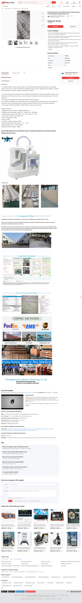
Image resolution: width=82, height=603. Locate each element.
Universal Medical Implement (30, 577)
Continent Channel (55, 595)
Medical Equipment (16, 8)
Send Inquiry (55, 26)
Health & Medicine (8, 8)
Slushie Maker (63, 565)
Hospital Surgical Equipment (43, 577)
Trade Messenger (20, 591)
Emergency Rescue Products (66, 563)
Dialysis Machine (17, 430)
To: (7, 487)
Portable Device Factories (18, 582)
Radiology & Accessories (45, 561)
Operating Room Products (13, 429)
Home (2, 8)
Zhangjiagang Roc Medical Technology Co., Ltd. (58, 16)
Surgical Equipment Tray (55, 577)
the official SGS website (29, 392)
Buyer (53, 6)
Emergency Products (9, 430)
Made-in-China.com (36, 596)
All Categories (5, 6)
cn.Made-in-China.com (52, 596)
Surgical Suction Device (17, 585)
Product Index (61, 595)
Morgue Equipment (44, 563)
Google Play (11, 591)
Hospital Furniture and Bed (6, 563)
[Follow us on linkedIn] (80, 591)
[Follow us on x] (73, 591)
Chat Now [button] (73, 26)
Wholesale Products (41, 595)
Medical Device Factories (6, 582)
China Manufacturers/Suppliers (31, 595)
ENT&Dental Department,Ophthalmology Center (30, 565)
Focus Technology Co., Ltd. (32, 598)
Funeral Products (45, 429)
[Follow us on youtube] (76, 591)
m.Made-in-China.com (43, 596)
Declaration (53, 598)
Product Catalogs (18, 559)
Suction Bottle (68, 582)
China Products (22, 595)
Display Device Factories (30, 582)
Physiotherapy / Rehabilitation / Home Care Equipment (11, 565)
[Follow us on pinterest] (78, 591)
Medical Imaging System (36, 429)
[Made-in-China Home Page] (7, 2)
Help (59, 6)
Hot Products (16, 595)
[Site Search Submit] (54, 2)
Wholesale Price (48, 595)
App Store (4, 591)
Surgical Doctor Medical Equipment (69, 577)
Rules (80, 6)
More (2, 587)
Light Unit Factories (40, 582)
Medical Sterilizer (27, 429)
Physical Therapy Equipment (17, 577)
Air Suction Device (50, 582)
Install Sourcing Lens (31, 591)
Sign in (79, 3)
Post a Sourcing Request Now (34, 501)
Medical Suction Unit (60, 582)
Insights (66, 595)
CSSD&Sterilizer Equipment (6, 561)
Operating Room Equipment (26, 561)
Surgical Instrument (5, 577)
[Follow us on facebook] (71, 591)
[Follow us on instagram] (75, 591)
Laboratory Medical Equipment (46, 565)
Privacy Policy (59, 598)
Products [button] (20, 2)
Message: (6, 490)
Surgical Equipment (24, 8)
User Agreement (47, 598)
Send (10, 500)
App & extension (66, 6)
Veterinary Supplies (24, 563)
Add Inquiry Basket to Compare (23, 47)
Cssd (36, 430)
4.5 (66, 74)
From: (7, 484)
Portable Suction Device (6, 585)
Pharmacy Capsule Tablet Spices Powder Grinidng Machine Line (71, 561)
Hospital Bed (21, 429)
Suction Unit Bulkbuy (28, 585)
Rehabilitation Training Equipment (28, 430)
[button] (50, 2)
